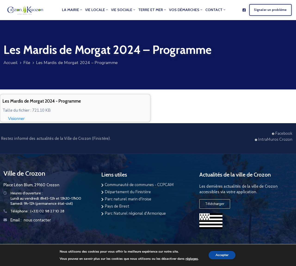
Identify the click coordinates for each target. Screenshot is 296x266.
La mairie (70, 10)
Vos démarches (184, 10)
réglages (191, 259)
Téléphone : (37, 211)
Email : (15, 220)
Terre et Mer (150, 10)
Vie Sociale (121, 10)
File (27, 62)
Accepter (222, 255)
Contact (213, 10)
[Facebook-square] (244, 10)
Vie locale (95, 10)
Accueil (10, 62)
